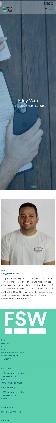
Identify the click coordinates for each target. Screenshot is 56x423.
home (4, 340)
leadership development (12, 352)
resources (5, 343)
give (3, 349)
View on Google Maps (11, 383)
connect (5, 359)
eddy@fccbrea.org (10, 273)
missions (5, 346)
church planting (8, 355)
